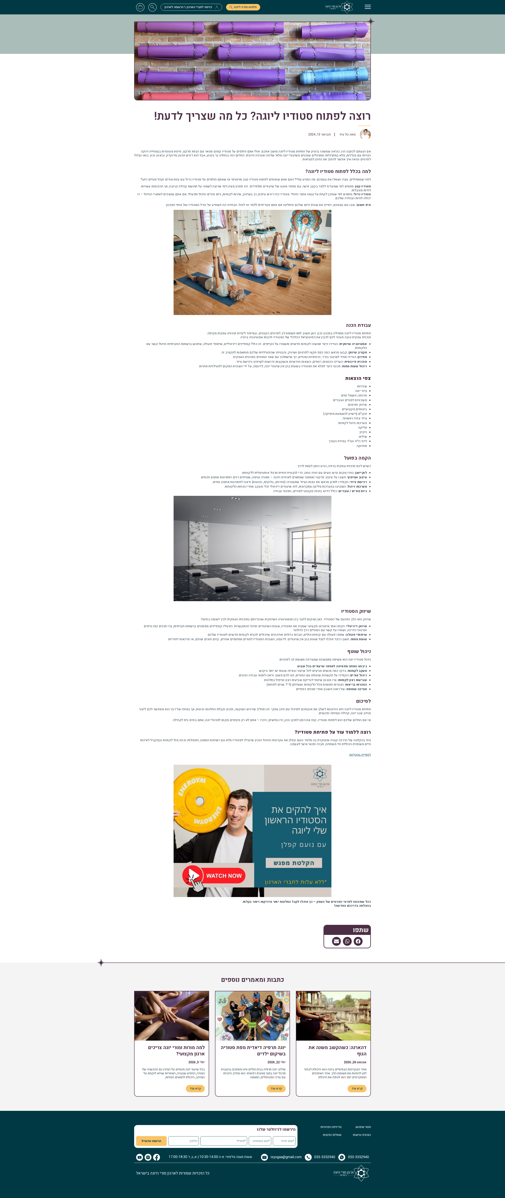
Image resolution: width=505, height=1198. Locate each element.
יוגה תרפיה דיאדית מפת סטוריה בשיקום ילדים (253, 1050)
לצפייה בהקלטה (360, 754)
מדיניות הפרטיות (331, 1127)
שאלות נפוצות (332, 1135)
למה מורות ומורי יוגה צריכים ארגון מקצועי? (176, 1050)
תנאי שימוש (363, 1127)
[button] (358, 941)
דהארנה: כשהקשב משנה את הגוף (338, 1050)
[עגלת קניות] (140, 6)
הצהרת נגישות (362, 1135)
